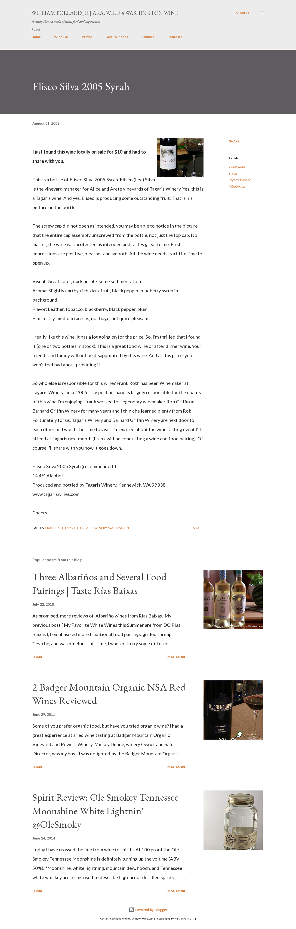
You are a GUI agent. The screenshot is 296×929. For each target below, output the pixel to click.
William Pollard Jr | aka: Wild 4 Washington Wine (104, 12)
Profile (87, 37)
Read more (176, 657)
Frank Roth (237, 167)
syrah (233, 173)
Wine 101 (61, 37)
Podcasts (175, 37)
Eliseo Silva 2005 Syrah (81, 86)
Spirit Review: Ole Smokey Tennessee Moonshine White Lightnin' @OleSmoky (105, 810)
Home (36, 37)
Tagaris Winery (239, 180)
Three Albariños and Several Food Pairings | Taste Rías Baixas (99, 583)
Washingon (237, 186)
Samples (148, 37)
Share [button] (234, 141)
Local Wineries (116, 37)
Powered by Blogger (150, 909)
